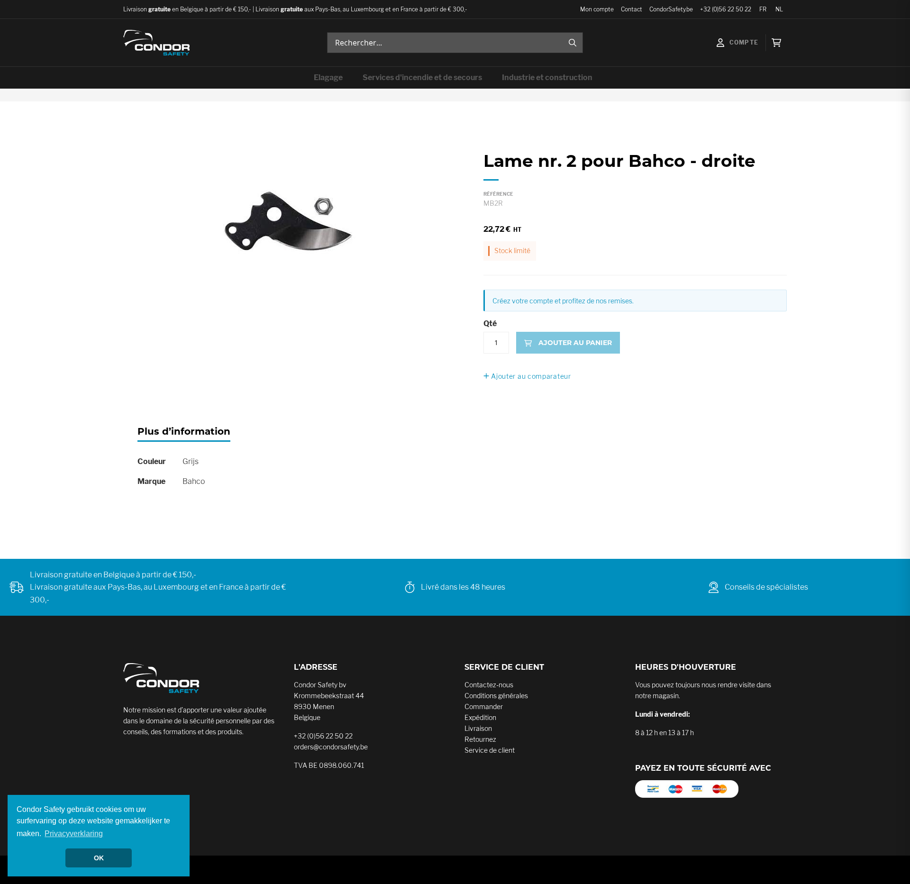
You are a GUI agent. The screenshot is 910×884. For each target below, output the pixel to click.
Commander (483, 706)
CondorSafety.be (671, 9)
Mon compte (597, 9)
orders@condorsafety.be (331, 747)
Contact (631, 9)
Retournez (480, 739)
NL (779, 9)
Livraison (478, 728)
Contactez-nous (488, 685)
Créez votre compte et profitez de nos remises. (563, 301)
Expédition (480, 717)
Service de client (489, 750)
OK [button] (99, 858)
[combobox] (455, 42)
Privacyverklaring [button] (74, 833)
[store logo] (156, 42)
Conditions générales (496, 696)
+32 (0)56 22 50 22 (725, 9)
